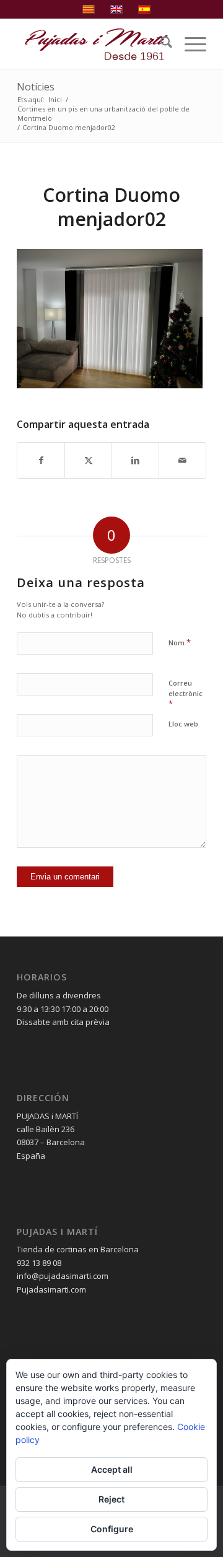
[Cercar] (160, 44)
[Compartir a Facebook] (40, 460)
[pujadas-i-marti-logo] (92, 44)
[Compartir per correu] (182, 460)
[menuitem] (160, 44)
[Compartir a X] (88, 460)
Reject (111, 1499)
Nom (179, 642)
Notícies (36, 87)
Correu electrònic (185, 693)
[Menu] (189, 44)
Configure (111, 1529)
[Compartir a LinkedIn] (135, 460)
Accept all (112, 1469)
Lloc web (183, 723)
